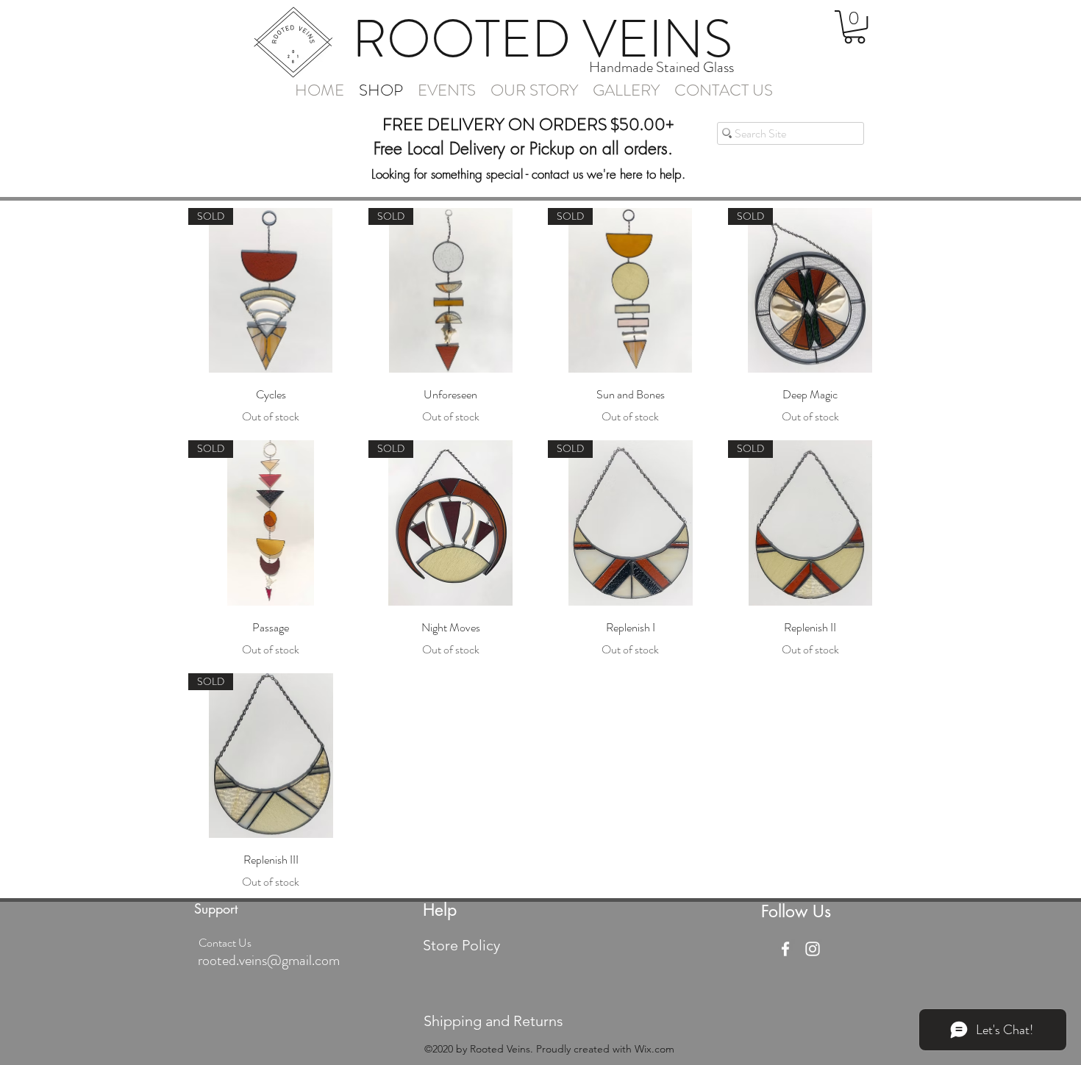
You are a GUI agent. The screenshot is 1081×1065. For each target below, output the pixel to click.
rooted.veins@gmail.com (269, 960)
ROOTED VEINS (542, 38)
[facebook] (785, 948)
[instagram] (812, 948)
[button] (854, 26)
